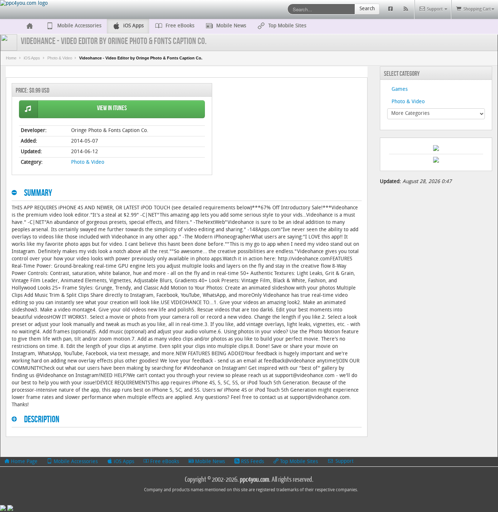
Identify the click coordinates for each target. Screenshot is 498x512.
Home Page (23, 462)
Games (400, 89)
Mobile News (209, 462)
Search (367, 9)
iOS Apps (32, 58)
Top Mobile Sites (298, 462)
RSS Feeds (252, 462)
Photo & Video (59, 58)
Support (344, 461)
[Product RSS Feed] (407, 9)
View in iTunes (112, 108)
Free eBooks (164, 462)
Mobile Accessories (75, 462)
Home (11, 58)
